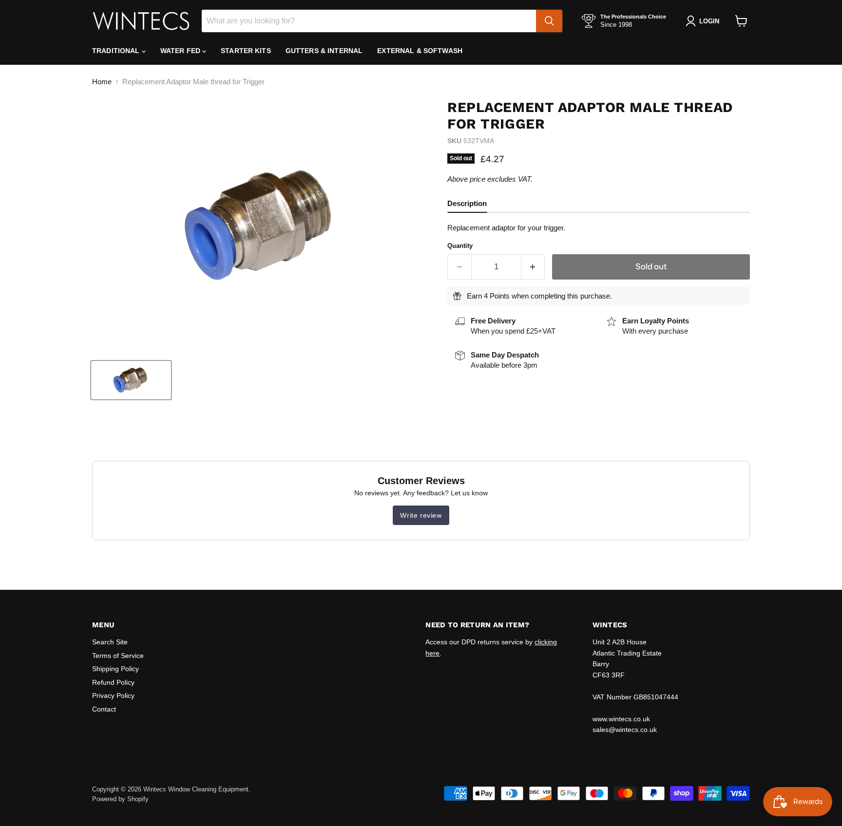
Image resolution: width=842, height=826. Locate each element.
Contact (104, 709)
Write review (420, 515)
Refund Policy (113, 682)
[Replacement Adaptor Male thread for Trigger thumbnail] (131, 380)
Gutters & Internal (324, 51)
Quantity (460, 245)
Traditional (117, 51)
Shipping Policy (115, 669)
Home (102, 81)
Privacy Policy (113, 695)
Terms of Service (118, 655)
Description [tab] (467, 203)
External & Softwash (419, 51)
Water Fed (181, 51)
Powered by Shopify (120, 799)
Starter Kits (246, 51)
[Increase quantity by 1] (533, 266)
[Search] (549, 21)
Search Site (110, 642)
